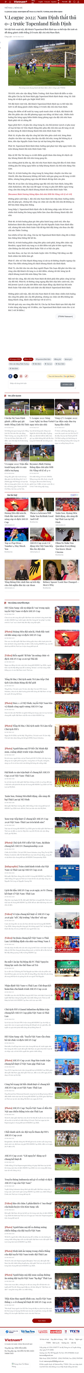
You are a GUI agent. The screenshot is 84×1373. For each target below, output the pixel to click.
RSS (66, 1339)
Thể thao (9, 8)
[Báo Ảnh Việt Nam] (42, 1332)
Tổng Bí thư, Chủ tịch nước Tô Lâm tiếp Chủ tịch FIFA (28, 727)
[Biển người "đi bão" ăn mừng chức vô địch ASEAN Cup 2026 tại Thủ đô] (67, 662)
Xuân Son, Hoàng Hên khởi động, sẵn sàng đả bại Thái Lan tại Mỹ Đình (27, 797)
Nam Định (61, 364)
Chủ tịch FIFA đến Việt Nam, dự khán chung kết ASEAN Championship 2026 (27, 844)
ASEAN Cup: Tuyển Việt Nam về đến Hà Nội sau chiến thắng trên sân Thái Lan (28, 1109)
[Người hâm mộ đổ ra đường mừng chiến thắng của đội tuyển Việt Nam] (67, 1233)
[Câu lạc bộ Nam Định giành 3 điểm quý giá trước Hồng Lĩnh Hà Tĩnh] (17, 407)
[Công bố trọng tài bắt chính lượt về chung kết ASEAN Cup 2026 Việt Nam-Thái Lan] (67, 1091)
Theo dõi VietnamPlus (56, 376)
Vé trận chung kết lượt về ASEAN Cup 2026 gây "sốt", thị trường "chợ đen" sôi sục (27, 915)
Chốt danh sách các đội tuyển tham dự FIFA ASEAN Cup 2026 (27, 1133)
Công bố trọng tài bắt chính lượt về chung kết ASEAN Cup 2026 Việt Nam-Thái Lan (27, 1086)
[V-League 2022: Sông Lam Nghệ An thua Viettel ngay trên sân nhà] (42, 407)
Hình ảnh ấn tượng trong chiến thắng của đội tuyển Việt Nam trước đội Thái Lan (27, 1252)
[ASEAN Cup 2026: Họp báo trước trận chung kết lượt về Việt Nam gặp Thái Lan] (67, 1067)
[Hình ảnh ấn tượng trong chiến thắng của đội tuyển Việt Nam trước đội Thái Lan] (67, 1257)
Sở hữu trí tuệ (44, 1339)
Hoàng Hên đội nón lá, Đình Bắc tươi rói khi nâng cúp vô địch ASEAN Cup (27, 633)
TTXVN (48, 1343)
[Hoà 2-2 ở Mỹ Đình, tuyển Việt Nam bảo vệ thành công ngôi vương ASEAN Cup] (67, 709)
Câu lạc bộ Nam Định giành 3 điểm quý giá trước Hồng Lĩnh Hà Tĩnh (17, 421)
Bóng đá (18, 8)
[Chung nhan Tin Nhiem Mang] (21, 1365)
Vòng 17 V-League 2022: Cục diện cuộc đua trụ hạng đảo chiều (66, 421)
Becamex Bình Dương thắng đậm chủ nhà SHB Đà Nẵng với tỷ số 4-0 (41, 467)
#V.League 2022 (15, 359)
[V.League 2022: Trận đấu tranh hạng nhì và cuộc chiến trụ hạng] (17, 453)
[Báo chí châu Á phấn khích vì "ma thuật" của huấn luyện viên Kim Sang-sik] (67, 1210)
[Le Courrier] (29, 1332)
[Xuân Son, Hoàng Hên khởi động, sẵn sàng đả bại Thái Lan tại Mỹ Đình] (67, 802)
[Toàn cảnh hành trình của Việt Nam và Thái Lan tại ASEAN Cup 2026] (67, 873)
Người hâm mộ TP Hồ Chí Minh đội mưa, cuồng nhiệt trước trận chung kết (26, 750)
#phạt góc (68, 359)
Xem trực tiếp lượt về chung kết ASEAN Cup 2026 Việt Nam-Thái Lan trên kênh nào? (26, 820)
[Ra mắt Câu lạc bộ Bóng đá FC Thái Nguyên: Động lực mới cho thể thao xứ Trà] (67, 968)
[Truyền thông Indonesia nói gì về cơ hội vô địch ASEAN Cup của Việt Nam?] (67, 1186)
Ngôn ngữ (78, 1339)
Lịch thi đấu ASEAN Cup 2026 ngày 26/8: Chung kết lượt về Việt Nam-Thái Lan (29, 892)
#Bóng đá (57, 359)
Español (53, 2)
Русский (64, 1)
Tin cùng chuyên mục (19, 603)
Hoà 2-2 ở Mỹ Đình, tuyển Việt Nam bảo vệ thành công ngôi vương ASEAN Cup (28, 704)
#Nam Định (28, 359)
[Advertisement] (42, 335)
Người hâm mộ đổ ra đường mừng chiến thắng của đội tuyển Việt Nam (26, 1229)
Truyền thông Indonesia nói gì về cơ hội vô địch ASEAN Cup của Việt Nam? (28, 1181)
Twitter (16, 376)
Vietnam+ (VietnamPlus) (20, 1)
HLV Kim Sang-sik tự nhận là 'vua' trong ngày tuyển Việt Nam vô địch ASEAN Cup (27, 609)
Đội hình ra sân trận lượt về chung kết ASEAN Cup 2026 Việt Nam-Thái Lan (27, 774)
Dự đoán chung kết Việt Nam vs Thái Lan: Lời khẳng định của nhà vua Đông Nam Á (27, 939)
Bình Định (38, 364)
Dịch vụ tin (56, 1343)
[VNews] (52, 1332)
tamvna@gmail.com (46, 1355)
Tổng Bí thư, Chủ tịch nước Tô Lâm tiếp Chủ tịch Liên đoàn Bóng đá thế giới (27, 681)
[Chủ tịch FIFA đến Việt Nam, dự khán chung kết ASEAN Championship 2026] (67, 849)
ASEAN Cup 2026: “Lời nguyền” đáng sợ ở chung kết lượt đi (25, 1157)
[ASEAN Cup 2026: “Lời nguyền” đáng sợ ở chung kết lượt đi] (67, 1162)
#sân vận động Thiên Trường (19, 364)
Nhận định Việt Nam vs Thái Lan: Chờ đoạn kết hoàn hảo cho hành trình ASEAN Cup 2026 (28, 987)
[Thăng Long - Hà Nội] (70, 2)
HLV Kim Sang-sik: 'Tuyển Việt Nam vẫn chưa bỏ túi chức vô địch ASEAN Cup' (27, 1038)
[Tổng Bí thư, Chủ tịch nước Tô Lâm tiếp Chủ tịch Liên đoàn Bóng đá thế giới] (67, 686)
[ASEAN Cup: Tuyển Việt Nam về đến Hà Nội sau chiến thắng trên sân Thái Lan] (67, 1114)
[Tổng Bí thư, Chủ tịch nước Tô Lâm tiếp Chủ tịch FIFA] (67, 732)
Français (47, 2)
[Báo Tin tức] (73, 1332)
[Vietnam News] (14, 1332)
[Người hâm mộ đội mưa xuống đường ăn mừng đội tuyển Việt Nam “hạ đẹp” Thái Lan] (67, 1281)
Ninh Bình (15, 368)
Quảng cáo (65, 1343)
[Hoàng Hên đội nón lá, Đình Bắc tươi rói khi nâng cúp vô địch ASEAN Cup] (67, 638)
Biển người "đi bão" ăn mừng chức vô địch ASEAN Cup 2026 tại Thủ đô (27, 657)
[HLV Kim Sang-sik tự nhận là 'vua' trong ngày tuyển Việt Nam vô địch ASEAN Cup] (67, 614)
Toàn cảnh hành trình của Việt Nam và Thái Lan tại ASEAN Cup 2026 (27, 868)
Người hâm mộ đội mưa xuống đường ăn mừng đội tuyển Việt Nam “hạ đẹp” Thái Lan (28, 1276)
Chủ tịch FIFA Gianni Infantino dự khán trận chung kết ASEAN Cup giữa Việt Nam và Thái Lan (27, 1013)
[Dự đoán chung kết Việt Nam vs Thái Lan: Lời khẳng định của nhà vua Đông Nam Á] (67, 944)
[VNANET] (61, 1332)
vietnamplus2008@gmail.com (54, 1361)
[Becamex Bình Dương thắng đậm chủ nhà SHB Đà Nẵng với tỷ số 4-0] (40, 194)
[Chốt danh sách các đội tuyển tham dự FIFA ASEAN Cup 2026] (67, 1138)
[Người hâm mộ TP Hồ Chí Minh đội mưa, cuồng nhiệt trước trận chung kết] (67, 755)
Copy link (26, 376)
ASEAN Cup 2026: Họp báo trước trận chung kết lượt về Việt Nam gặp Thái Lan (27, 1062)
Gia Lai (49, 364)
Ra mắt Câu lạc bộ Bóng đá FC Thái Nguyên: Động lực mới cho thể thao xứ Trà (27, 963)
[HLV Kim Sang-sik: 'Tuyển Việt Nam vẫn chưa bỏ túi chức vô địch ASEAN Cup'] (67, 1043)
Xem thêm (42, 1321)
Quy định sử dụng (57, 1339)
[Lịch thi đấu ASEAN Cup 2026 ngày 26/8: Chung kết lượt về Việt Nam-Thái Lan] (67, 897)
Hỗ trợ (71, 1339)
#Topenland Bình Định (43, 359)
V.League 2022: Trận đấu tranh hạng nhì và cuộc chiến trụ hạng (16, 467)
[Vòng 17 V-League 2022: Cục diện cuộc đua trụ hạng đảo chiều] (67, 407)
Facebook (10, 376)
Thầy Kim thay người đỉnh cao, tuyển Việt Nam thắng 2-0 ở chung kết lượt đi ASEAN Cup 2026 (28, 1300)
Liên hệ (73, 1343)
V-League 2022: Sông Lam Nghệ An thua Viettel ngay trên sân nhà (42, 421)
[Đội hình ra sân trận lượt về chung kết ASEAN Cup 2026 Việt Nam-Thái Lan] (67, 779)
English (41, 2)
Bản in (21, 376)
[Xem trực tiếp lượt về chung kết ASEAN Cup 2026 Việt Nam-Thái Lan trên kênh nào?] (67, 825)
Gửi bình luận (67, 384)
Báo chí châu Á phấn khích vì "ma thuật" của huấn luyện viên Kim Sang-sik (28, 1205)
